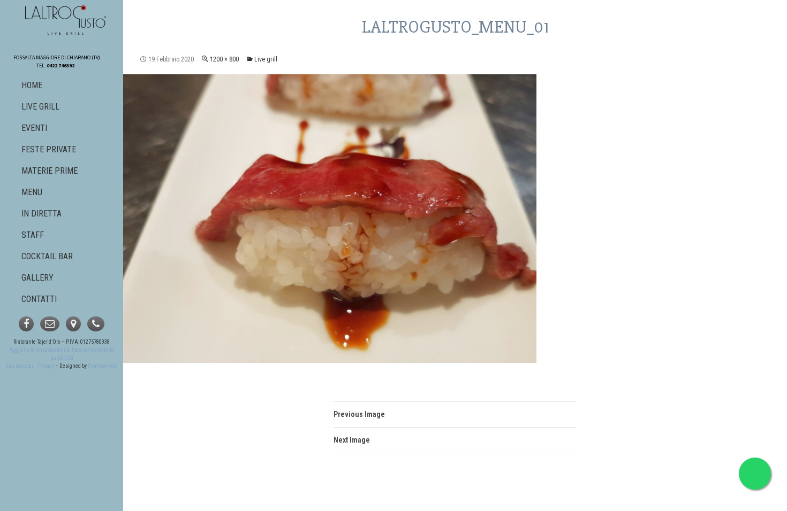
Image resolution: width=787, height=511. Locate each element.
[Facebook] (26, 323)
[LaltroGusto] (66, 20)
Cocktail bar (47, 256)
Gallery (37, 278)
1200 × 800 (224, 59)
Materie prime (49, 171)
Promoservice (103, 366)
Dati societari (20, 366)
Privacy (46, 366)
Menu (31, 192)
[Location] (73, 323)
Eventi (34, 128)
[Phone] (95, 323)
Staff (32, 235)
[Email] (49, 323)
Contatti (39, 299)
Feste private (48, 149)
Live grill (265, 59)
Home (31, 85)
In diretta (41, 213)
